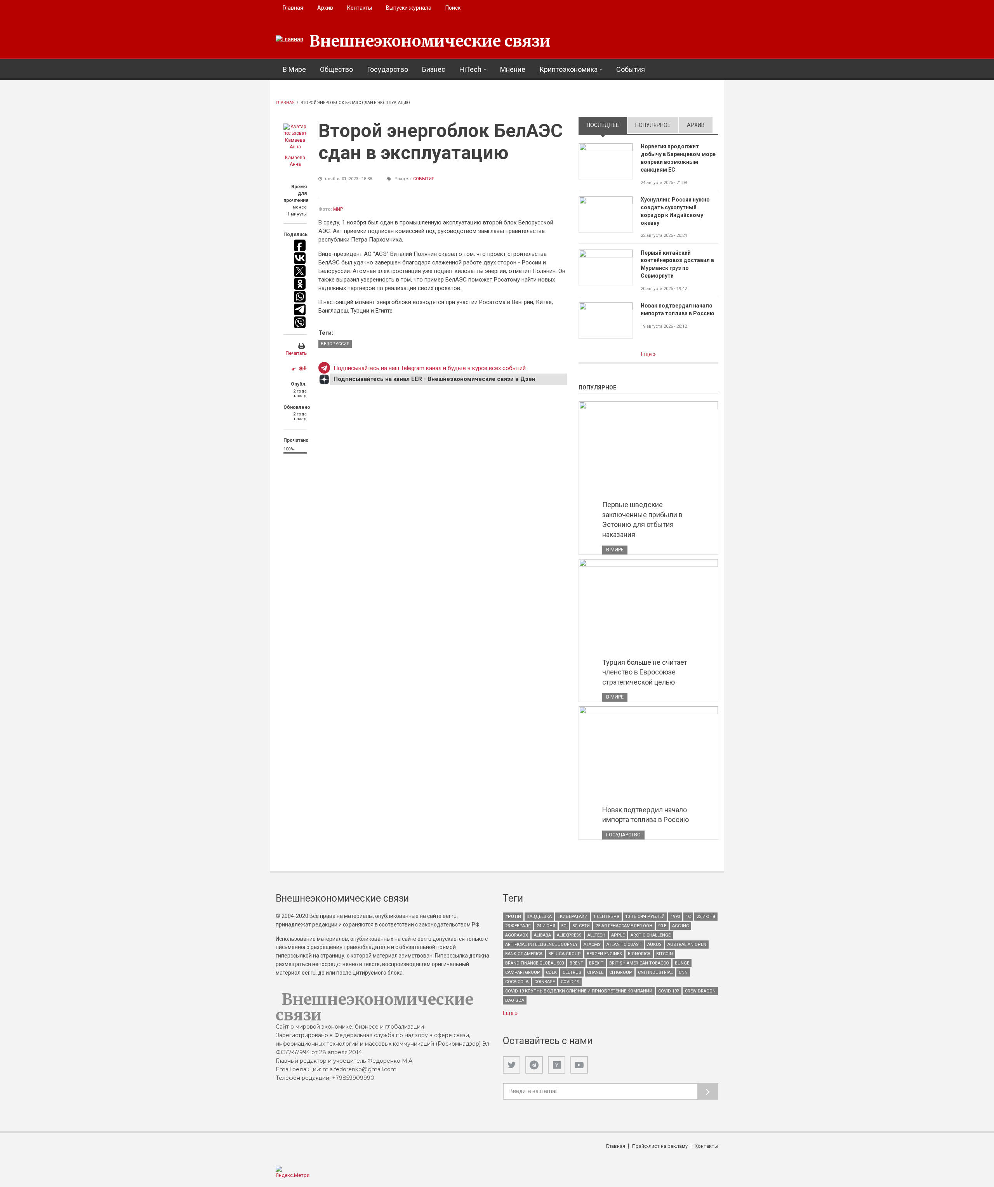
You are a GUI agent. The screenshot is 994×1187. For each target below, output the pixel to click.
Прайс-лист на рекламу (660, 1146)
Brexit (596, 963)
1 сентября (606, 916)
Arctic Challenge (651, 935)
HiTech (470, 69)
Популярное (653, 125)
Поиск (453, 8)
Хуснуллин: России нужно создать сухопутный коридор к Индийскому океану (675, 211)
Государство (387, 69)
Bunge (682, 963)
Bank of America (523, 953)
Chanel (595, 972)
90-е (662, 925)
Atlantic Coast (623, 944)
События (630, 69)
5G (564, 925)
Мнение (512, 69)
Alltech (596, 935)
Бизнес (433, 69)
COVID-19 (570, 981)
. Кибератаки (572, 916)
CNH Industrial (655, 972)
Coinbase (544, 981)
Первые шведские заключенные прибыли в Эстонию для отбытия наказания (642, 520)
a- (294, 369)
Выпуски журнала (408, 8)
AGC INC (680, 925)
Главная (293, 8)
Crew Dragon (700, 991)
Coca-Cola (516, 981)
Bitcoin (664, 953)
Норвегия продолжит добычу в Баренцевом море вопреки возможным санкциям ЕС (678, 158)
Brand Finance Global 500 (534, 963)
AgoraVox (516, 935)
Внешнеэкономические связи (430, 41)
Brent (576, 963)
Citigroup (620, 972)
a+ (303, 368)
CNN (683, 972)
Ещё (647, 354)
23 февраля (518, 925)
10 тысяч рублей (645, 916)
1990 (675, 916)
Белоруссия (335, 343)
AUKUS (654, 944)
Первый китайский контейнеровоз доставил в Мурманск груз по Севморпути (677, 264)
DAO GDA (514, 1000)
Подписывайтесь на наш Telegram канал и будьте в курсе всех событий (430, 368)
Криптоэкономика (568, 69)
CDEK (551, 972)
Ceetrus (572, 972)
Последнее (607, 125)
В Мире (294, 69)
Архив (325, 8)
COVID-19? (668, 991)
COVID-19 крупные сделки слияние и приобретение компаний (578, 991)
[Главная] (289, 39)
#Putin (513, 916)
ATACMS (592, 944)
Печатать (296, 353)
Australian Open (686, 944)
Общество (336, 69)
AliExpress (569, 935)
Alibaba (542, 935)
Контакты (359, 8)
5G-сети (581, 925)
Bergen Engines (604, 953)
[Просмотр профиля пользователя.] (295, 137)
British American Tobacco (639, 963)
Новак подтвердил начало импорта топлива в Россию (677, 309)
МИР (338, 209)
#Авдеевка (539, 916)
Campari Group (522, 972)
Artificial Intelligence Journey (541, 944)
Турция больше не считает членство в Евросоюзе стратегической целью (644, 672)
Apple (618, 935)
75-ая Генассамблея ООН (624, 925)
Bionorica (639, 953)
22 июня (706, 916)
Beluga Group (564, 953)
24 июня (546, 925)
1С (688, 916)
